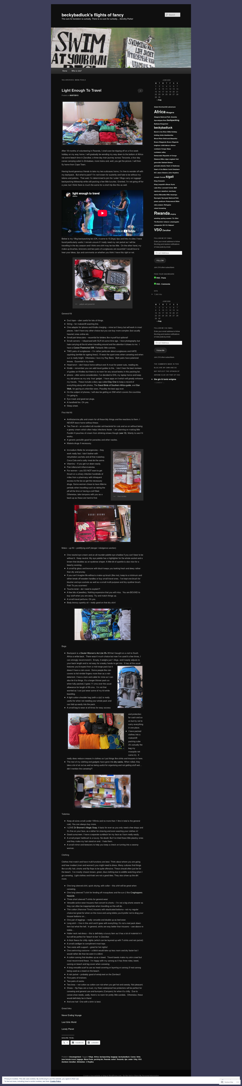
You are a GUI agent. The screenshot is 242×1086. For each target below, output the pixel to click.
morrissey (172, 191)
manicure (157, 191)
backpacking (105, 1056)
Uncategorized (75, 1056)
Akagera (170, 112)
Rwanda (107, 1059)
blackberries (168, 135)
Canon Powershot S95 (84, 347)
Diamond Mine (159, 159)
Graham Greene (167, 162)
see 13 (123, 432)
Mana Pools (88, 1059)
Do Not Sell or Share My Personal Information (141, 1075)
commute (157, 149)
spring (163, 218)
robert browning (160, 208)
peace (156, 201)
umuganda (158, 225)
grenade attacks (160, 166)
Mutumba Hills (164, 195)
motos (156, 195)
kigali (170, 176)
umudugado (174, 222)
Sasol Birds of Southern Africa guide (114, 385)
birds (162, 135)
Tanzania (120, 1059)
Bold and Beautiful (170, 138)
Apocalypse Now (160, 120)
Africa (96, 1056)
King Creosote (159, 181)
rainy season (158, 205)
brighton (157, 145)
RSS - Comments (163, 284)
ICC (155, 173)
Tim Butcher (158, 222)
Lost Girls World (69, 1022)
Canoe (133, 1056)
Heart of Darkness (173, 166)
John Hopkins (173, 173)
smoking (157, 218)
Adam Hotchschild (161, 107)
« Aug (159, 100)
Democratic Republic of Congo (165, 156)
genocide (157, 162)
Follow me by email (163, 238)
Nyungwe (157, 198)
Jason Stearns (162, 173)
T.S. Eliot (175, 218)
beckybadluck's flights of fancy (93, 15)
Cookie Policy (55, 1081)
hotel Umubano (174, 169)
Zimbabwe (81, 1062)
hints (138, 1056)
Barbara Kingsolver (161, 124)
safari (113, 1059)
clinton (173, 145)
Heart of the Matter (161, 169)
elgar (167, 159)
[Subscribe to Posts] (155, 278)
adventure (172, 107)
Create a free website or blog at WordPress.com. (102, 1075)
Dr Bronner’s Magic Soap (85, 827)
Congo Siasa (166, 149)
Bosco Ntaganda (160, 142)
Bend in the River (160, 132)
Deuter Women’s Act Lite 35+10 (95, 652)
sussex (168, 218)
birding (156, 135)
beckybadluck (124, 1056)
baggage (114, 1056)
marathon (164, 191)
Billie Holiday (172, 132)
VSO (140, 1059)
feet (177, 159)
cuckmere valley (160, 152)
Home (64, 70)
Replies (90, 1062)
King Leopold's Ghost (162, 184)
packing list (98, 1059)
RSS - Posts (161, 278)
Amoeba (174, 117)
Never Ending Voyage (72, 1015)
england (172, 159)
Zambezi (65, 1062)
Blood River (158, 138)
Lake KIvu (157, 188)
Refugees (167, 205)
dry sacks (118, 761)
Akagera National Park (162, 117)
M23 (175, 188)
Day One (112, 381)
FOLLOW (160, 260)
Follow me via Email (163, 328)
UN (163, 225)
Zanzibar (72, 1062)
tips (126, 1059)
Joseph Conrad (159, 177)
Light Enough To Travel (81, 90)
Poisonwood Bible (172, 201)
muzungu (173, 195)
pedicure (162, 201)
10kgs (90, 1056)
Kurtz (173, 184)
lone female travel (69, 1059)
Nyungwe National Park (170, 198)
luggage (80, 1059)
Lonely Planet (68, 1028)
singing (173, 214)
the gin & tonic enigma (165, 379)
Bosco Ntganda (172, 142)
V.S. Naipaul (169, 225)
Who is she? (77, 70)
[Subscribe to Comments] (155, 284)
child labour (165, 145)
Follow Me (160, 350)
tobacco (167, 222)
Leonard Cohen (167, 188)
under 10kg (132, 1059)
